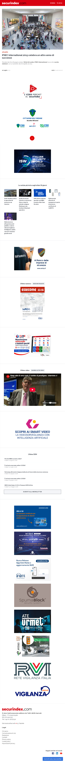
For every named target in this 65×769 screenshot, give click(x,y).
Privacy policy (6, 739)
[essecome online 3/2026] (32, 321)
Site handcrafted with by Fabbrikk (13, 723)
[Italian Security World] (32, 172)
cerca (60, 3)
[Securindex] (14, 3)
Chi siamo (5, 731)
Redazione (5, 735)
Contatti (4, 737)
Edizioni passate (38, 283)
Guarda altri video (37, 370)
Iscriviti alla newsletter (32, 491)
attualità (5, 52)
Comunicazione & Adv (9, 733)
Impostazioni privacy (8, 743)
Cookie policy (6, 741)
